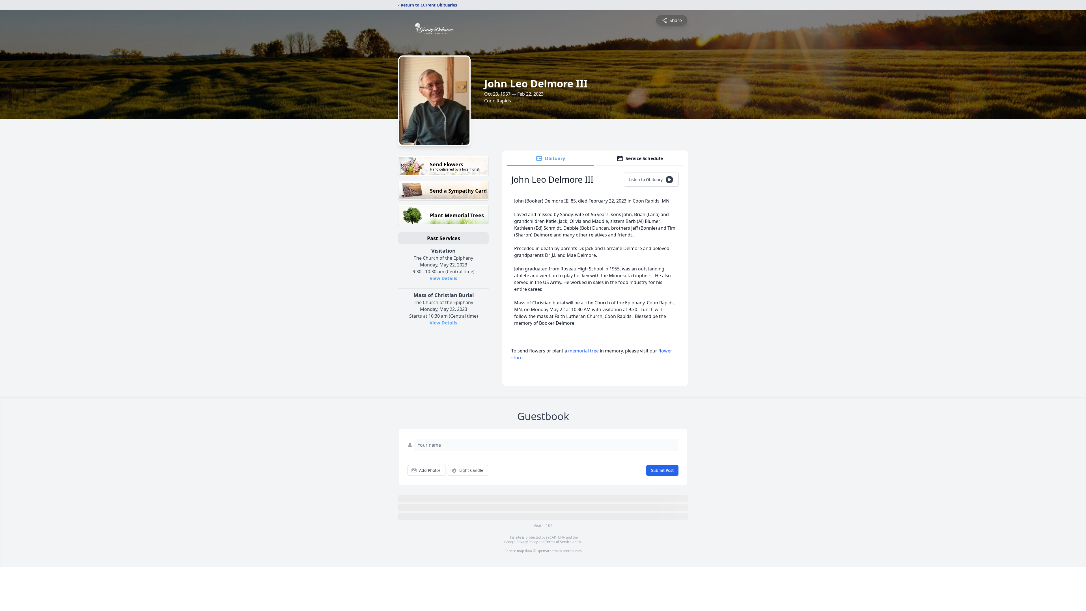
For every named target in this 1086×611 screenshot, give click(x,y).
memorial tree (583, 351)
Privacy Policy (527, 541)
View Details (443, 278)
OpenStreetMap (549, 550)
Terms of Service (558, 541)
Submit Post (662, 470)
